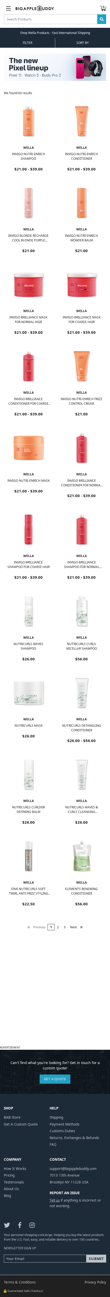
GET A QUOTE (55, 1079)
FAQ (53, 1144)
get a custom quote (21, 1124)
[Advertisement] (55, 989)
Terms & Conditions (20, 1282)
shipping (56, 1117)
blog (7, 1195)
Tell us (55, 1200)
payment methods (64, 1124)
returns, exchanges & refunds (74, 1137)
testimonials (14, 1182)
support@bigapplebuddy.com (73, 1168)
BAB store (12, 1117)
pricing (9, 1175)
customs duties (62, 1131)
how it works (15, 1168)
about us (11, 1189)
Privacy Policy (95, 1282)
